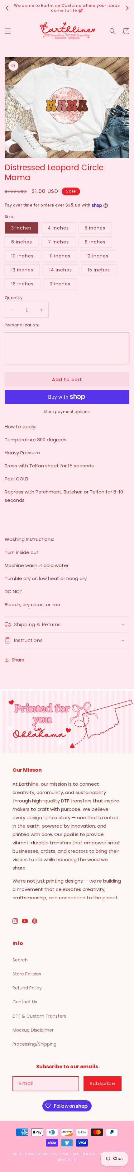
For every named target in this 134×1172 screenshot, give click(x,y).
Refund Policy (27, 988)
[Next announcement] (127, 8)
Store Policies (26, 974)
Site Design (84, 1154)
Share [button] (18, 660)
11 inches (60, 256)
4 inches (58, 228)
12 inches (97, 256)
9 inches (60, 284)
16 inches (22, 284)
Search (20, 960)
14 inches (60, 270)
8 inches (95, 242)
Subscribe (102, 1083)
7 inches (58, 242)
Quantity (13, 298)
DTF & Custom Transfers (39, 1016)
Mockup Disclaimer (33, 1030)
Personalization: (22, 325)
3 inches (21, 228)
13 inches (22, 270)
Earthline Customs (49, 1154)
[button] (8, 31)
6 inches (21, 242)
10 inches (22, 256)
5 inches (95, 228)
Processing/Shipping (34, 1044)
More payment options (67, 411)
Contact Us (24, 1002)
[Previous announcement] (7, 8)
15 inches (99, 270)
